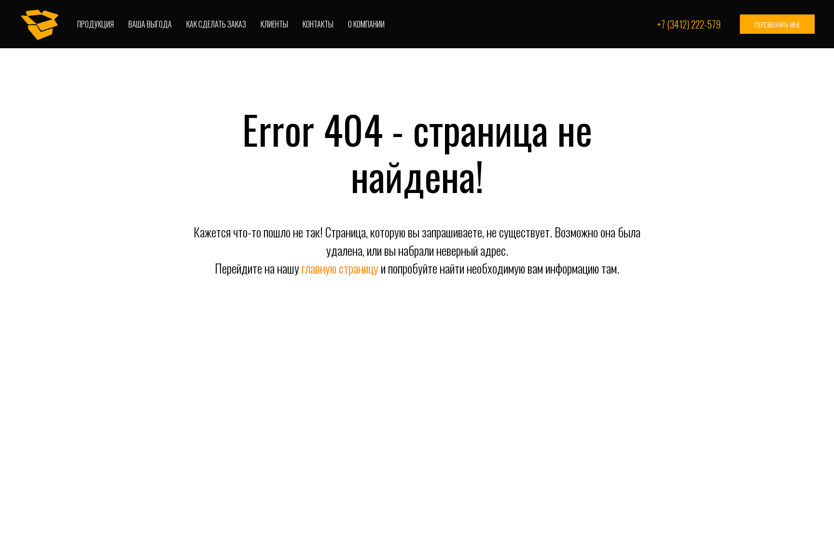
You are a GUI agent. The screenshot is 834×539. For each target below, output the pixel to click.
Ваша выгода (150, 24)
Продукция (95, 24)
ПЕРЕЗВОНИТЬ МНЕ (777, 24)
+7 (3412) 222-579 (689, 24)
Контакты (318, 24)
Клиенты (274, 24)
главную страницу (340, 268)
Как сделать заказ (216, 24)
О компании (366, 24)
